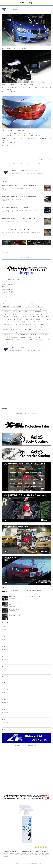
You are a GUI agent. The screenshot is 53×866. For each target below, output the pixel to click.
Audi (15, 311)
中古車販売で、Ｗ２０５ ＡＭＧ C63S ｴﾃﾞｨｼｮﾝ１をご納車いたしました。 (26, 596)
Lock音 (5, 337)
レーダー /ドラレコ (39, 332)
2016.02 (5, 726)
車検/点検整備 (23, 321)
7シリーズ (31, 316)
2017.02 (5, 686)
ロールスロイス (17, 309)
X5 (20, 319)
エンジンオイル (35, 327)
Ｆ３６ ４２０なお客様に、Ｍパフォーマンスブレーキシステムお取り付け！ (19, 185)
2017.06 (5, 673)
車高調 (5, 329)
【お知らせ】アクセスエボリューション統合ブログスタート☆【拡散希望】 (25, 590)
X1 (4, 319)
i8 (42, 316)
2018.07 (5, 629)
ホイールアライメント (8, 332)
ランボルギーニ (7, 309)
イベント (6, 342)
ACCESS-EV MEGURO (26, 257)
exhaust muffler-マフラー (29, 324)
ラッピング (37, 339)
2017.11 (5, 656)
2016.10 (5, 699)
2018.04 (5, 639)
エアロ (18, 324)
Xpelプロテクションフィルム (17, 337)
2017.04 (5, 679)
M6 (4, 314)
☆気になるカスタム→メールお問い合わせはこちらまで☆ (26, 163)
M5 (44, 311)
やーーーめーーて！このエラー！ (16, 609)
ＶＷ (38, 319)
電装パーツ (25, 327)
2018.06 (5, 633)
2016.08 (5, 706)
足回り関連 (45, 327)
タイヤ (19, 332)
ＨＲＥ (16, 334)
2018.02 (5, 646)
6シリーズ (22, 316)
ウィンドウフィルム (15, 329)
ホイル (39, 309)
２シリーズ (20, 314)
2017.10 (5, 659)
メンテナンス (37, 329)
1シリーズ (11, 314)
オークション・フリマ (9, 306)
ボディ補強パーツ (43, 324)
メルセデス (45, 319)
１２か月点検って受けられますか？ (16, 615)
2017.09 (5, 663)
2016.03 (5, 722)
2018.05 (5, 636)
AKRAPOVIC (32, 334)
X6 (26, 319)
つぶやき (46, 339)
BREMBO (24, 334)
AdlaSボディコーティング (33, 337)
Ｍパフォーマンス (43, 334)
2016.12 (5, 692)
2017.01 (5, 689)
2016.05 (5, 716)
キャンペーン (23, 311)
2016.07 (5, 709)
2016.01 (5, 729)
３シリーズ (30, 314)
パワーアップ (27, 329)
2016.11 (5, 696)
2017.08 (5, 666)
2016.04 (5, 719)
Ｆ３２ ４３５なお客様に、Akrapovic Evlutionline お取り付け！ (17, 230)
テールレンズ (27, 332)
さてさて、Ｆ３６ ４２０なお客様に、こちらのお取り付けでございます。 (16, 188)
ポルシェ (6, 321)
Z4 (47, 316)
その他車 (14, 321)
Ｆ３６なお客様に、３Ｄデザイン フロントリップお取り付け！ (16, 207)
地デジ (5, 304)
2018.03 (5, 643)
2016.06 (5, 712)
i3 (38, 316)
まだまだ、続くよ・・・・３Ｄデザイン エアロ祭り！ (12, 199)
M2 (31, 311)
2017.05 (5, 676)
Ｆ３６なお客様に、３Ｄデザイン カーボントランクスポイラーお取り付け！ (19, 196)
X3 (10, 319)
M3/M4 (38, 311)
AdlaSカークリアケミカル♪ (25, 304)
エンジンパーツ (7, 327)
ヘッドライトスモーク (26, 339)
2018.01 (5, 649)
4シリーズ (38, 314)
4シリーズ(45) (4, 151)
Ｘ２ (32, 306)
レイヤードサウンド (29, 309)
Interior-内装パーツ (35, 321)
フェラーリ (20, 306)
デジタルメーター (7, 334)
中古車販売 (37, 304)
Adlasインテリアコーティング (10, 339)
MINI (32, 319)
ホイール (6, 316)
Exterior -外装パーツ (8, 324)
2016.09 (5, 702)
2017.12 (5, 653)
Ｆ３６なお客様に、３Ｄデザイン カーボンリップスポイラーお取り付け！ (18, 218)
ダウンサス (13, 304)
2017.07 (5, 669)
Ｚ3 (27, 306)
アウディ (39, 306)
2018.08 (5, 626)
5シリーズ (13, 316)
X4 (15, 319)
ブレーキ (17, 327)
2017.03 (5, 682)
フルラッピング (7, 311)
